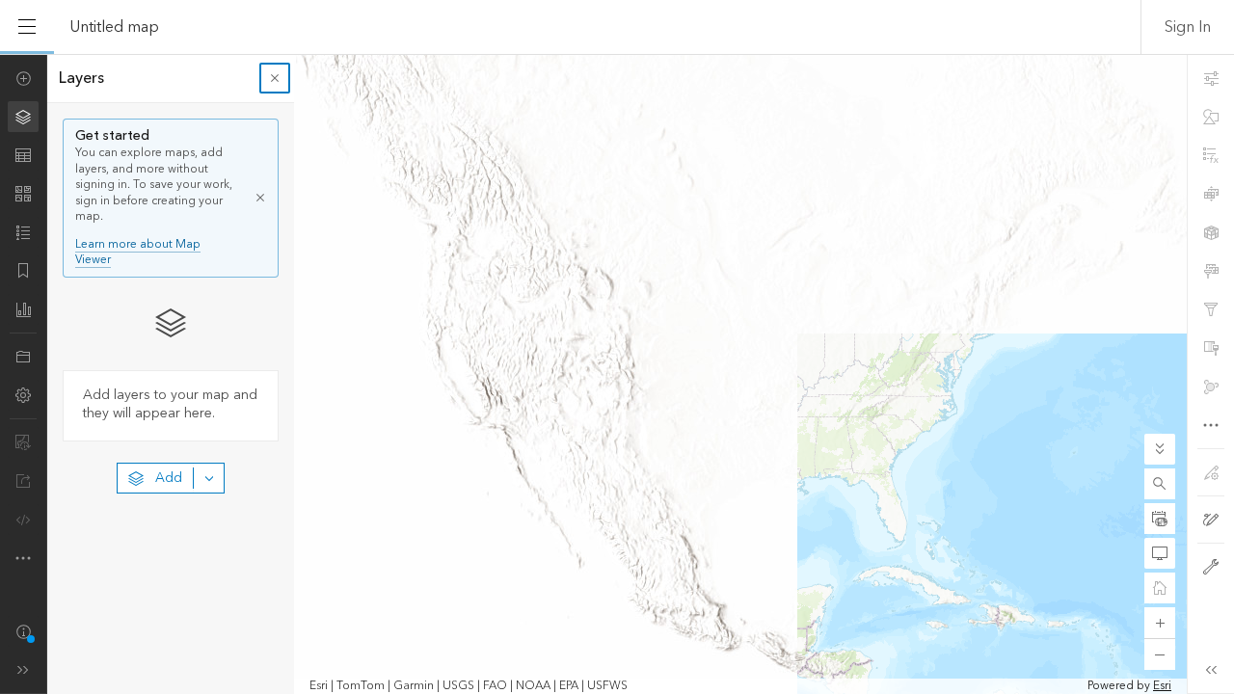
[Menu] (27, 27)
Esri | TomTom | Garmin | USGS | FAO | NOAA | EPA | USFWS (468, 686)
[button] (1159, 483)
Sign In (1188, 26)
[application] (617, 374)
